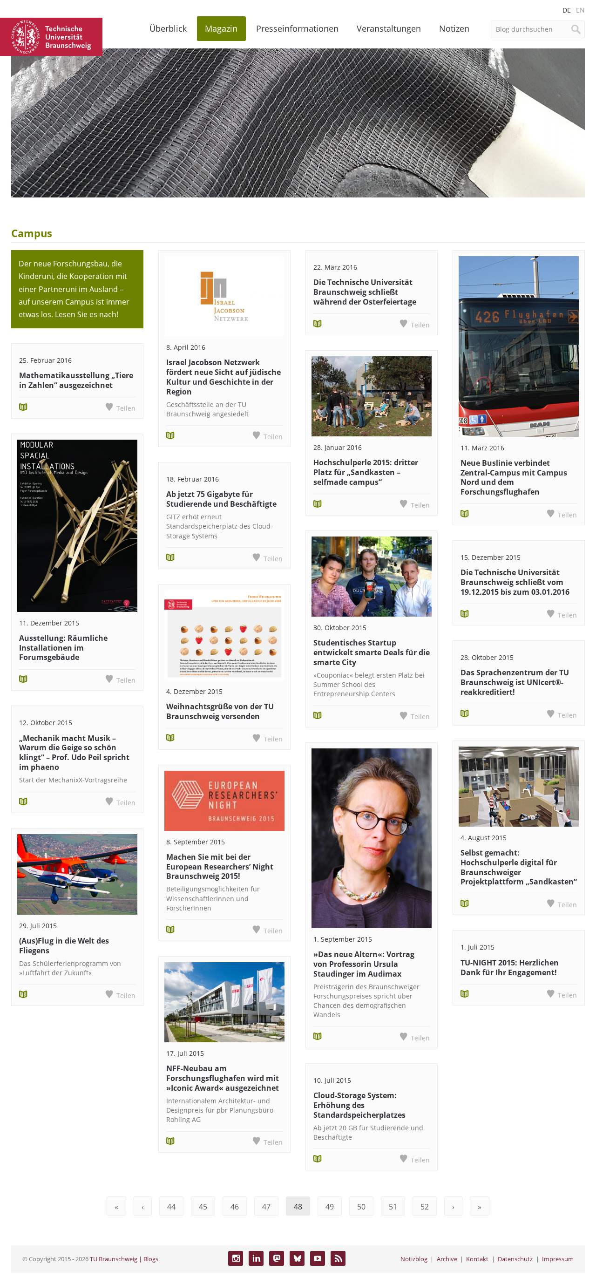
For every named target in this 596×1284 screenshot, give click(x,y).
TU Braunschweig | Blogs (124, 1259)
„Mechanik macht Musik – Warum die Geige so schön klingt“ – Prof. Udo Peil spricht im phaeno (74, 752)
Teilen (125, 408)
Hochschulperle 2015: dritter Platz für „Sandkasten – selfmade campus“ (365, 472)
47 (266, 1207)
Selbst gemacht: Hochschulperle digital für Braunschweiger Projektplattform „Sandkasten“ (519, 867)
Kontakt (477, 1259)
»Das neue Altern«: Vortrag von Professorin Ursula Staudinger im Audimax (363, 964)
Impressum (558, 1259)
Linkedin (256, 1258)
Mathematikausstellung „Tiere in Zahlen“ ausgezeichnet (76, 380)
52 (424, 1207)
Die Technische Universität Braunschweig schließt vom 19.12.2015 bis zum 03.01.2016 (515, 582)
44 (171, 1207)
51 (393, 1207)
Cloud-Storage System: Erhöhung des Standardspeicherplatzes (359, 1105)
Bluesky (297, 1258)
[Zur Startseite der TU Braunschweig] (51, 36)
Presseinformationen (297, 28)
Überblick (168, 28)
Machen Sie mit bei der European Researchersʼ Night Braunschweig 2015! (219, 867)
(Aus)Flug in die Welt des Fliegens (64, 946)
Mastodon (276, 1258)
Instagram (235, 1258)
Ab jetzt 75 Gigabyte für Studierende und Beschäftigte (221, 499)
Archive (447, 1259)
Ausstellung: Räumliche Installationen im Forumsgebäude (63, 648)
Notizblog (413, 1259)
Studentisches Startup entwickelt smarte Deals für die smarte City (371, 652)
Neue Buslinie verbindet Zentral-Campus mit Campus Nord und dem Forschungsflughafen (514, 477)
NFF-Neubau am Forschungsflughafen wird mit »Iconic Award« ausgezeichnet (222, 1078)
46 (234, 1207)
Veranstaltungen (389, 28)
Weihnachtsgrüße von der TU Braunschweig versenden (220, 711)
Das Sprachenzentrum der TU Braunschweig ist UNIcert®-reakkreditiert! (515, 682)
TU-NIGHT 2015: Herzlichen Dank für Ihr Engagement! (510, 968)
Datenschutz (515, 1259)
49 (329, 1207)
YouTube (317, 1258)
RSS (338, 1258)
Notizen (454, 28)
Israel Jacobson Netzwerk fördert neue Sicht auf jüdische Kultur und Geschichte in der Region (223, 376)
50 (361, 1207)
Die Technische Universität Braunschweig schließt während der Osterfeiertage (364, 292)
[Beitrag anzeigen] (77, 525)
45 (203, 1207)
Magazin (221, 28)
